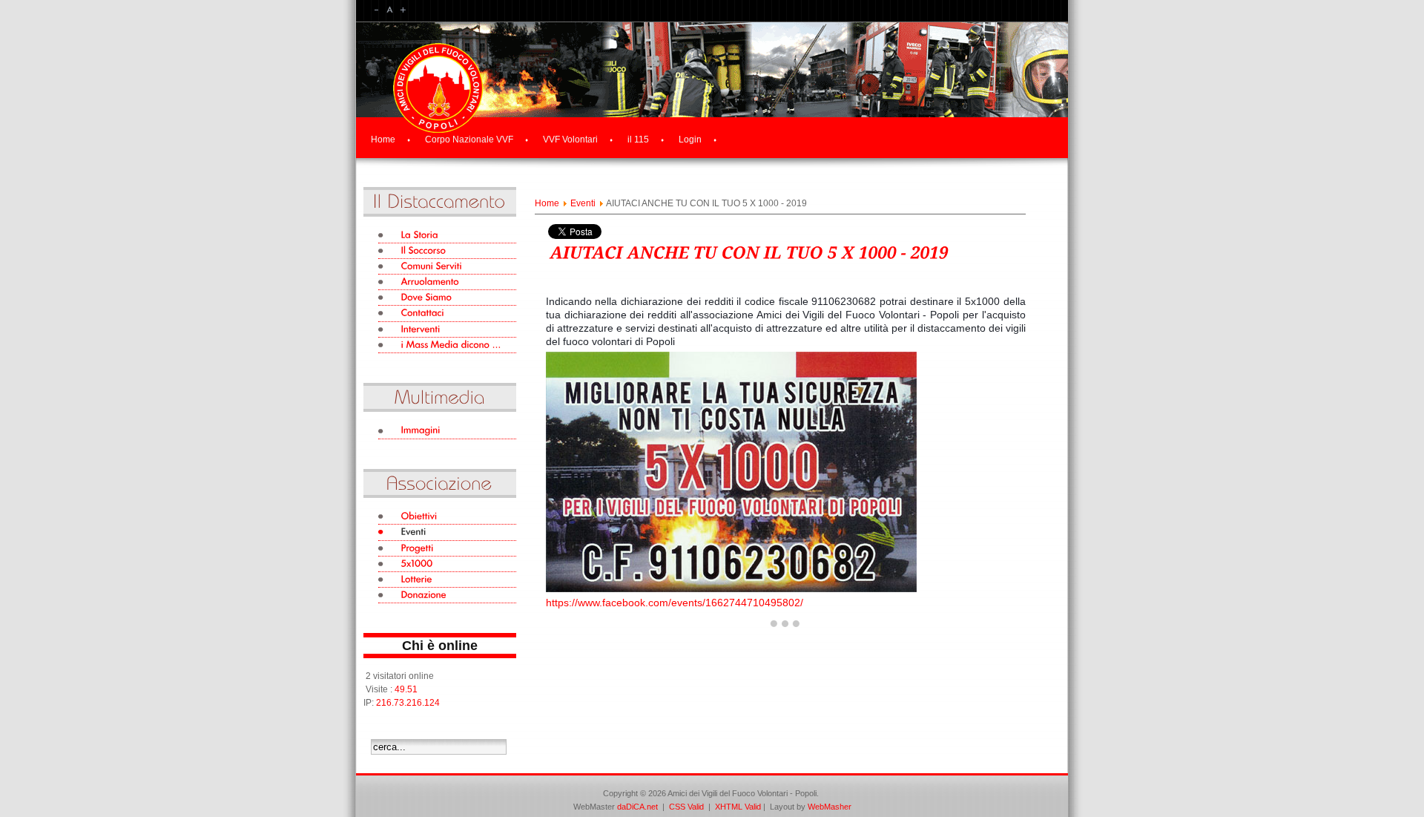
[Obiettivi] (447, 517)
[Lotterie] (447, 580)
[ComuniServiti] (447, 267)
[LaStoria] (447, 235)
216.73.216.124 (408, 703)
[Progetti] (447, 549)
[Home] (438, 120)
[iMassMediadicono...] (447, 345)
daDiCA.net (637, 806)
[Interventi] (447, 330)
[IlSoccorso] (447, 251)
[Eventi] (447, 532)
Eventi (583, 203)
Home (547, 203)
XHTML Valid (738, 806)
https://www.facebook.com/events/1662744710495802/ (674, 602)
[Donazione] (447, 595)
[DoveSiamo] (447, 298)
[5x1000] (447, 564)
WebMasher (829, 806)
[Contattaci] (447, 313)
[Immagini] (447, 431)
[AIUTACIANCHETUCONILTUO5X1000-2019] (747, 251)
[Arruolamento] (447, 282)
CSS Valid (687, 806)
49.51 (406, 689)
